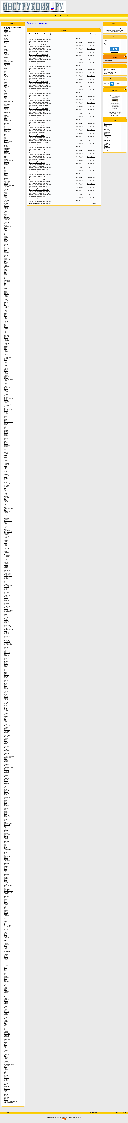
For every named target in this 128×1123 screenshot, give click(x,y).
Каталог (3, 19)
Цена (81, 36)
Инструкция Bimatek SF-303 (37, 159)
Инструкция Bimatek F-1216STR (38, 88)
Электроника (108, 150)
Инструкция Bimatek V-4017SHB (38, 166)
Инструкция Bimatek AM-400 (37, 61)
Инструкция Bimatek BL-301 (37, 75)
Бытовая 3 (107, 132)
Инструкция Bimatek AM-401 (37, 65)
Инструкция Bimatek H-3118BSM (38, 102)
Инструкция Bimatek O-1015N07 (38, 142)
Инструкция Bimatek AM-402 (37, 68)
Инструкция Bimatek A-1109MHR (38, 41)
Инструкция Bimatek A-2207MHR (38, 44)
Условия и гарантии (110, 72)
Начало (57, 15)
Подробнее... (91, 38)
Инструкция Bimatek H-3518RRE (38, 109)
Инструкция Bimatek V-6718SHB (38, 173)
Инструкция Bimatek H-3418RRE (38, 105)
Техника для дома (109, 141)
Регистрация (114, 52)
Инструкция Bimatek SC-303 (37, 152)
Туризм (106, 146)
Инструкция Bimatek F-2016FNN (38, 92)
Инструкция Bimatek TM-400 (37, 163)
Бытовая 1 (107, 129)
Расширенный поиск (114, 31)
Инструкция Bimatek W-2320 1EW (39, 193)
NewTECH (107, 128)
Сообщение (117, 83)
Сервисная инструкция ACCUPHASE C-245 (115, 113)
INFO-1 (106, 143)
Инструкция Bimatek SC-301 (37, 149)
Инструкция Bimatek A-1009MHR (38, 38)
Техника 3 (107, 140)
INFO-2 (106, 148)
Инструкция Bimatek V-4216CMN (38, 169)
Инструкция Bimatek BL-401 (37, 78)
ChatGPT (106, 126)
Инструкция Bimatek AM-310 (37, 58)
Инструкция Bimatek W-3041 (37, 200)
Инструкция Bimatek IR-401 (37, 129)
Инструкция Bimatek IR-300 (37, 119)
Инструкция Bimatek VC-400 (37, 176)
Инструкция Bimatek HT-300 (37, 112)
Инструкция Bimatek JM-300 (37, 132)
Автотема (107, 147)
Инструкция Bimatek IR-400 (37, 125)
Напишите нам (108, 73)
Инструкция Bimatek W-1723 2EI (38, 183)
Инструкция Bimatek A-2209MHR (38, 48)
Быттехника (107, 144)
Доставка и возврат (110, 69)
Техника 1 (107, 137)
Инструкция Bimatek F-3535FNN (38, 95)
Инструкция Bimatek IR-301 (37, 122)
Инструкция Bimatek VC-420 (37, 179)
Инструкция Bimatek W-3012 (37, 196)
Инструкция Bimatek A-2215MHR (38, 55)
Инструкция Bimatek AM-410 (37, 71)
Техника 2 (107, 139)
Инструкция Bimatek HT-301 (37, 115)
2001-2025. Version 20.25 (73, 1117)
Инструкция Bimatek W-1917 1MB (39, 190)
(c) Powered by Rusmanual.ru (56, 1117)
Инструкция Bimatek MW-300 (37, 139)
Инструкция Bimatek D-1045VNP (38, 82)
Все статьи (107, 125)
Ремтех (106, 136)
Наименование (33, 36)
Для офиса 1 (108, 135)
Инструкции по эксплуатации (16, 19)
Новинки (63, 15)
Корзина (70, 15)
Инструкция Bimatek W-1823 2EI (38, 186)
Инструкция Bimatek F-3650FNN (38, 98)
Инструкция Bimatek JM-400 (37, 136)
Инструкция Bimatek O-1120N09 (38, 146)
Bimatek (29, 19)
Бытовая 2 (107, 130)
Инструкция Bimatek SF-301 (37, 156)
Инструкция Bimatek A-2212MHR (38, 51)
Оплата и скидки (109, 70)
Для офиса (107, 133)
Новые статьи (108, 124)
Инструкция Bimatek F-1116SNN (38, 85)
